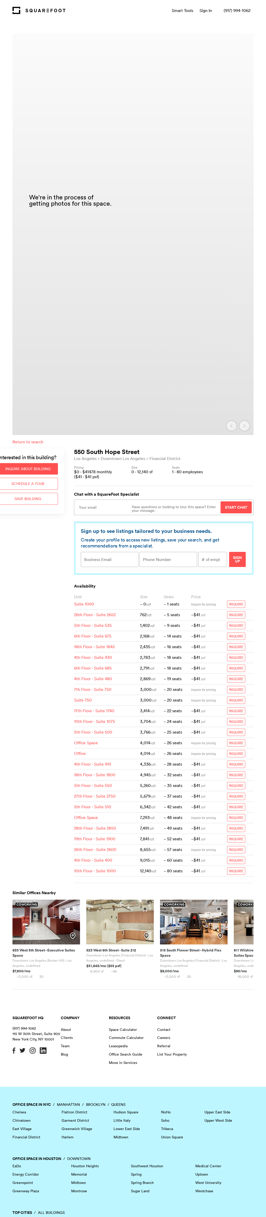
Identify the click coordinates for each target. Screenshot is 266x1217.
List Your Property (172, 1054)
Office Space (86, 742)
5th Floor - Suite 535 (93, 625)
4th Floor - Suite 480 (93, 678)
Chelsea (19, 1112)
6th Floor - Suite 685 (93, 668)
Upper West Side (218, 1120)
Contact (163, 1029)
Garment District (75, 1120)
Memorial (79, 1174)
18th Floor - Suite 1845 (94, 646)
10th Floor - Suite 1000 (95, 870)
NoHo (166, 1112)
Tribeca (167, 1128)
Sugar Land (140, 1191)
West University (208, 1182)
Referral (163, 1046)
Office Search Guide (125, 1054)
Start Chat (236, 507)
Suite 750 (83, 700)
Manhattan (68, 1104)
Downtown (79, 1158)
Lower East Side (127, 1128)
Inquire (236, 604)
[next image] (244, 426)
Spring (136, 1174)
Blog (64, 1054)
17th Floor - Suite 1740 (94, 710)
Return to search (27, 442)
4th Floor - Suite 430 (93, 657)
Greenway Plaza (25, 1191)
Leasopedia (118, 1046)
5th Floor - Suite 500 (93, 732)
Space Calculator (123, 1029)
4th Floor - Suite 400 (93, 860)
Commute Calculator (126, 1037)
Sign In (206, 10)
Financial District (165, 458)
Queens (118, 1104)
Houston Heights (85, 1166)
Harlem (68, 1137)
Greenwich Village (77, 1128)
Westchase (204, 1191)
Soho (165, 1120)
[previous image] (231, 426)
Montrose (79, 1191)
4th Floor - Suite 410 (92, 764)
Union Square (172, 1137)
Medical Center (208, 1166)
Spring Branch (142, 1182)
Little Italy (122, 1120)
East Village (22, 1128)
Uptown (201, 1174)
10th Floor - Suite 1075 (94, 721)
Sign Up (237, 559)
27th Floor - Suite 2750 (95, 796)
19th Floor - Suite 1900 (94, 838)
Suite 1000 (84, 604)
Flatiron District (74, 1112)
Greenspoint (22, 1182)
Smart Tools (182, 10)
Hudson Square (126, 1112)
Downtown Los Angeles (123, 458)
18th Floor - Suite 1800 (94, 774)
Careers (163, 1037)
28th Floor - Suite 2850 (95, 828)
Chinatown (21, 1120)
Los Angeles (85, 458)
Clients (67, 1037)
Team (65, 1046)
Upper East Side (217, 1112)
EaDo (16, 1166)
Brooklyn (95, 1104)
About (66, 1029)
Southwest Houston (147, 1166)
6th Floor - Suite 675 (92, 636)
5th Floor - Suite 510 (92, 806)
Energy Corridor (25, 1174)
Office (80, 753)
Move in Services (123, 1062)
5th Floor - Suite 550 (93, 785)
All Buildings (51, 1212)
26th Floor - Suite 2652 (95, 614)
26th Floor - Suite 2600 (95, 849)
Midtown (121, 1137)
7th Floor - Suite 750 (92, 689)
